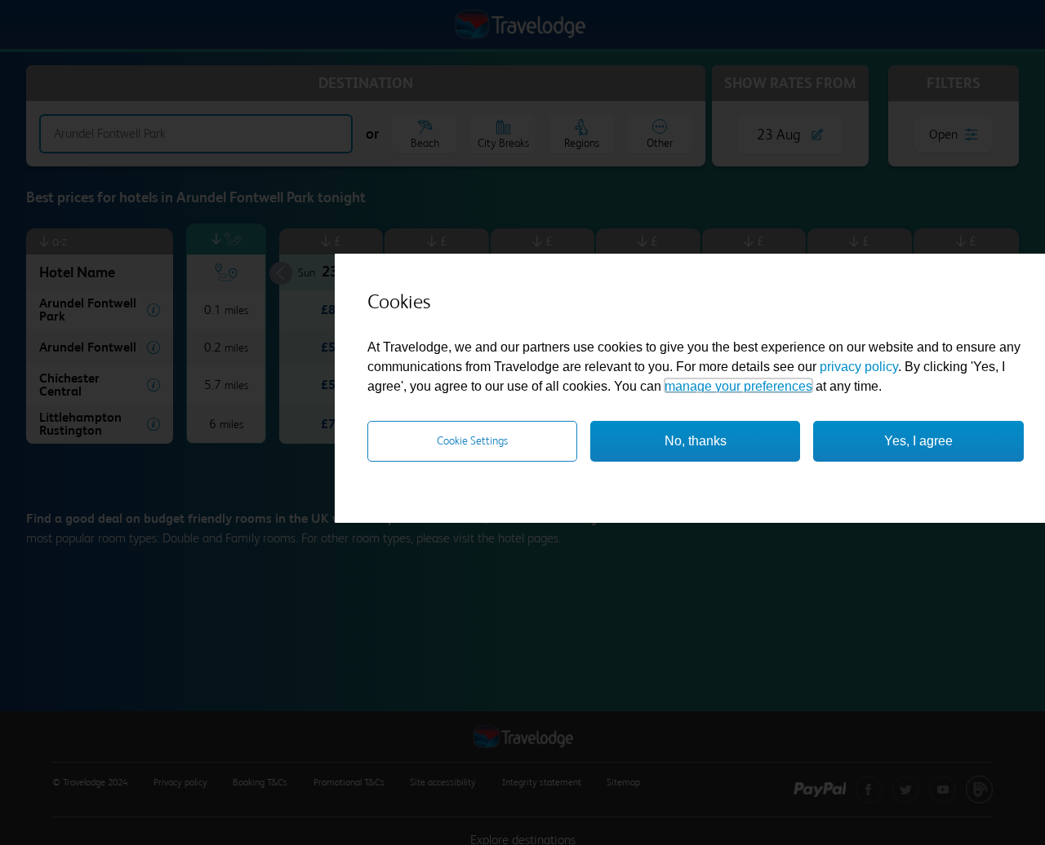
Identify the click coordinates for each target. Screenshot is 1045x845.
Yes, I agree (918, 440)
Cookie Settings (472, 439)
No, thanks (696, 440)
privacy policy (859, 366)
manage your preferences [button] (738, 385)
